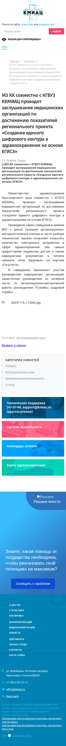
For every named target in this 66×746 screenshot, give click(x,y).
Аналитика (16, 615)
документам (46, 24)
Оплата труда (18, 644)
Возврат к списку (14, 345)
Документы (16, 639)
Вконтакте (12, 696)
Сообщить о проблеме (33, 584)
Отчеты (10, 384)
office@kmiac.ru (15, 689)
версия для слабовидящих (24, 39)
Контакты (15, 649)
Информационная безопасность (25, 378)
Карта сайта (17, 655)
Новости (29, 61)
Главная (14, 61)
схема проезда (38, 671)
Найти (56, 31)
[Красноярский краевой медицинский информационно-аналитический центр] (33, 12)
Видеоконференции (22, 627)
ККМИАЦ (11, 365)
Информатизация (20, 622)
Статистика (16, 610)
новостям (27, 24)
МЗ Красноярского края (30, 337)
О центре (15, 605)
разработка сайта (21, 735)
